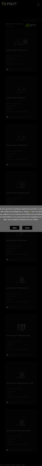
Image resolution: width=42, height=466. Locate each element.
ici (30, 211)
